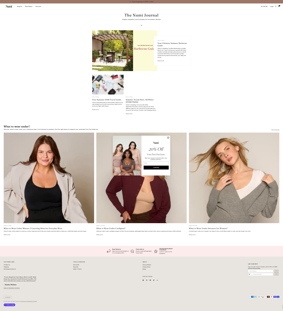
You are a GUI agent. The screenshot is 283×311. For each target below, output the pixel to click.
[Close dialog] (168, 138)
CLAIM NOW (156, 167)
